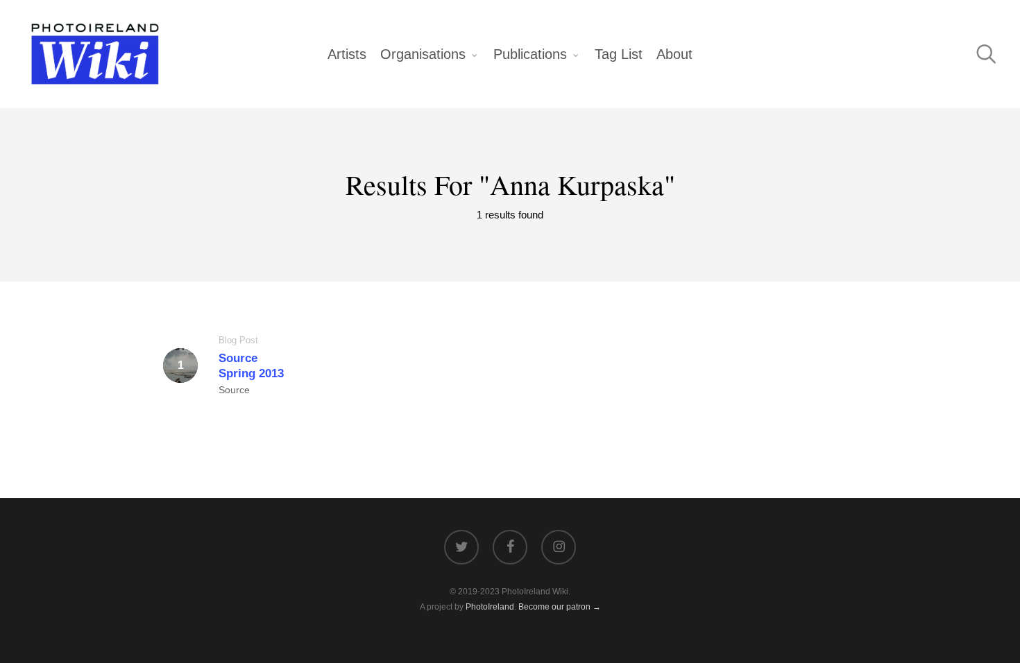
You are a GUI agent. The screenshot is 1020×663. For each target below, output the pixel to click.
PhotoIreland (490, 607)
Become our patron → (559, 607)
